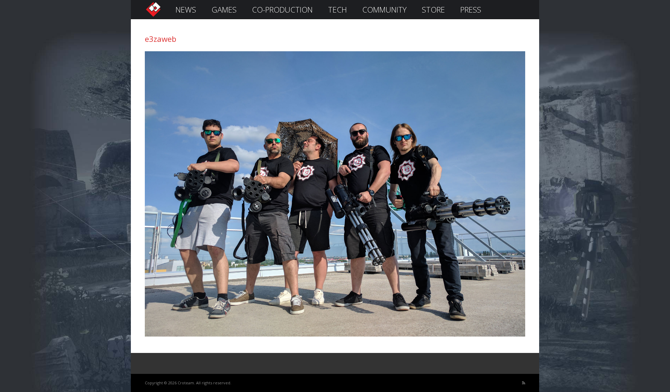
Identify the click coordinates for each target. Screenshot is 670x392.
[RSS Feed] (523, 383)
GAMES (224, 9)
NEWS (186, 9)
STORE (433, 9)
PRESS (470, 9)
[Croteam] (153, 16)
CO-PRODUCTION (282, 9)
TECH (337, 9)
